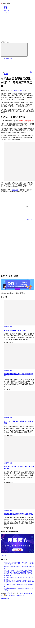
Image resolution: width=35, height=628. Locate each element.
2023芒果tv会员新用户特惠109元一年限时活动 (18, 570)
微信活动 (7, 10)
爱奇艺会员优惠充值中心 (26, 121)
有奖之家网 (15, 190)
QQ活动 (6, 12)
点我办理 (3, 556)
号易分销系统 (5, 598)
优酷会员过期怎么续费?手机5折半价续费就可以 (18, 514)
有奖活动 (7, 9)
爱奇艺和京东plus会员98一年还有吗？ (15, 330)
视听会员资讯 (18, 90)
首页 (5, 7)
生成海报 (29, 220)
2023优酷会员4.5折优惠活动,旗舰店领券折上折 (18, 572)
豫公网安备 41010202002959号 (15, 595)
